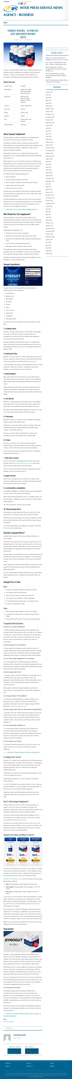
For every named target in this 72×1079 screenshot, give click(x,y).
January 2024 (49, 175)
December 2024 (50, 148)
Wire (7, 1021)
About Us (8, 1066)
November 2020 (50, 231)
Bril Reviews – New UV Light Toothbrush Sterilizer (15, 1051)
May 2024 (48, 167)
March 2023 (49, 189)
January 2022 (49, 192)
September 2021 (50, 203)
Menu (5, 22)
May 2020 (48, 248)
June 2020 (48, 245)
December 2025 (50, 114)
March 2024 (49, 173)
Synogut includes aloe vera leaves (23, 463)
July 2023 (48, 184)
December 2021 (50, 195)
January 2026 (49, 111)
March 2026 (49, 106)
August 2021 (49, 206)
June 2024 (48, 164)
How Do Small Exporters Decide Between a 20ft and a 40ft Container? (57, 81)
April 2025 (49, 136)
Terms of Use (30, 1066)
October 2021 (49, 200)
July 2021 (48, 209)
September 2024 (50, 156)
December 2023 (50, 178)
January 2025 (49, 145)
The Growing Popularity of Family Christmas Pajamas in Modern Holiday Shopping (56, 75)
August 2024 (49, 159)
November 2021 (50, 198)
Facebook (52, 1066)
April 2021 (49, 217)
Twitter (52, 1063)
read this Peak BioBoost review (18, 706)
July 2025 (48, 128)
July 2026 (48, 95)
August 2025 (49, 125)
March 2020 (49, 253)
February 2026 (50, 109)
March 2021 (49, 220)
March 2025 (49, 139)
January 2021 (49, 226)
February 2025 (50, 142)
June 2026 (48, 97)
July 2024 (48, 161)
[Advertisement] (57, 38)
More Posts (17, 1038)
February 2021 (50, 223)
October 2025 (49, 120)
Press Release (9, 1028)
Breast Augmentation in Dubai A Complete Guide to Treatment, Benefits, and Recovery (56, 69)
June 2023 (48, 187)
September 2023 (50, 181)
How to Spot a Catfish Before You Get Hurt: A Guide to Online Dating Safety (56, 63)
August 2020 (49, 239)
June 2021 (48, 212)
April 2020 (49, 251)
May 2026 (48, 100)
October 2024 (49, 153)
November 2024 (50, 150)
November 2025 (50, 117)
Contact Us (8, 1063)
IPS (5, 1021)
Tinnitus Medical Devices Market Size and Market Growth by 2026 (31, 1051)
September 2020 (50, 237)
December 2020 (50, 228)
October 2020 (49, 234)
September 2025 (50, 123)
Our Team (29, 1063)
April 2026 (49, 103)
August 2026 (49, 92)
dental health (32, 361)
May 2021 (48, 214)
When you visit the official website (13, 879)
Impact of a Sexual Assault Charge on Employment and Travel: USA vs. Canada (57, 59)
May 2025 (48, 134)
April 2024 (49, 170)
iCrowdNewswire (28, 40)
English (12, 1021)
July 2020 (48, 242)
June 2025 (48, 131)
